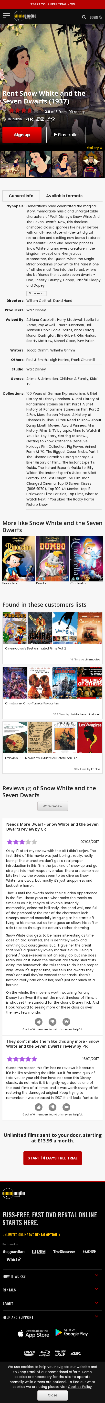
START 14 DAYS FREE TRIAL (53, 1158)
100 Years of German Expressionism (55, 393)
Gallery (93, 148)
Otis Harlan (86, 335)
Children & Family (74, 379)
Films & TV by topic (55, 430)
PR (85, 1046)
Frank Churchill (83, 360)
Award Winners (74, 425)
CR (43, 829)
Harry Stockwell (70, 319)
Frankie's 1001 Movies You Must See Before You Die (41, 758)
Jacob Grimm (37, 350)
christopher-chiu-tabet (85, 714)
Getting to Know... (72, 436)
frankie (95, 769)
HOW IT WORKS (14, 1276)
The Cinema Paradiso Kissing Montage (58, 457)
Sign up (22, 135)
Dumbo (41, 583)
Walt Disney (36, 310)
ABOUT (8, 1303)
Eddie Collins (62, 330)
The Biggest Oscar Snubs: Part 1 (72, 451)
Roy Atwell (46, 325)
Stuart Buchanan (70, 325)
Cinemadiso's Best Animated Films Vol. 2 (35, 648)
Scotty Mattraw (39, 341)
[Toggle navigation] (7, 15)
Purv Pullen (85, 341)
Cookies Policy (80, 1387)
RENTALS (9, 1289)
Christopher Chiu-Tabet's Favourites (32, 703)
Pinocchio (9, 583)
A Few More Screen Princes (48, 414)
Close (52, 1395)
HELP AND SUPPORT (18, 1317)
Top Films (75, 494)
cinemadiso (92, 659)
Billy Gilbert (66, 335)
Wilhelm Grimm (62, 350)
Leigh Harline (59, 360)
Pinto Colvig (84, 330)
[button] (82, 17)
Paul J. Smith (36, 360)
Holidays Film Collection (45, 446)
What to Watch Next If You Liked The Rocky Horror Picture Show (62, 499)
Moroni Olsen (64, 341)
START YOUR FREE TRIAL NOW (52, 4)
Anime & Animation (42, 379)
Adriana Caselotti (40, 319)
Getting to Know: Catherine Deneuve (57, 441)
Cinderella (78, 583)
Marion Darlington (40, 335)
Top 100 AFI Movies (63, 489)
